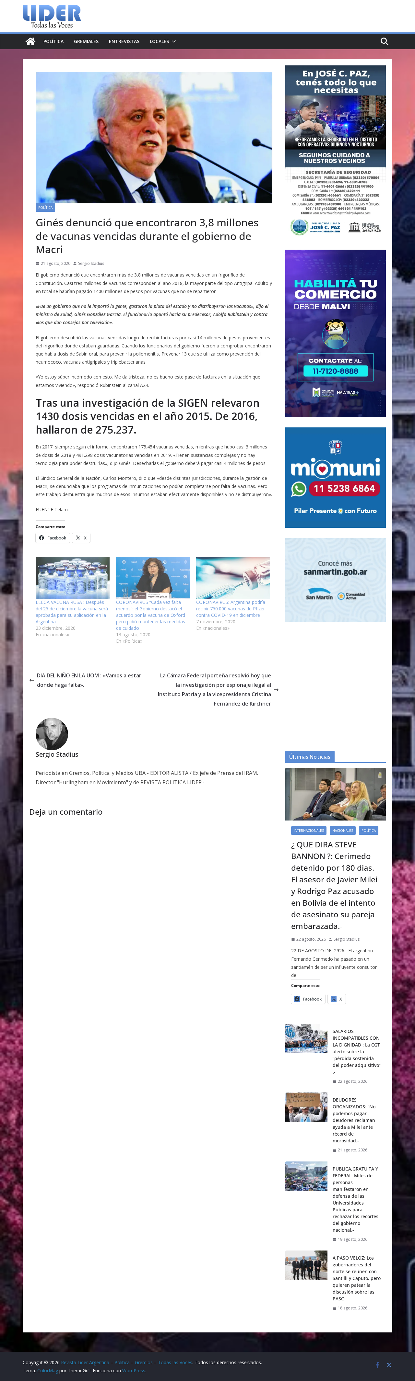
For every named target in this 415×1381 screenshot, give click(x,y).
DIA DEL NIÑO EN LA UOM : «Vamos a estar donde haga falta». (89, 680)
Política (53, 41)
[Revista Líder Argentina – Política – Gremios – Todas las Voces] (30, 41)
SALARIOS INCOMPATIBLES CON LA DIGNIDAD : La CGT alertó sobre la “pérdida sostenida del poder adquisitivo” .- (357, 1051)
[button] (172, 41)
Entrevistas (124, 41)
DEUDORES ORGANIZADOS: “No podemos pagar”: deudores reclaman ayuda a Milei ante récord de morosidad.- (354, 1120)
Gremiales (86, 41)
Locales (159, 41)
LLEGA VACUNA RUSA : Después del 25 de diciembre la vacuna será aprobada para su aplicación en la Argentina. (72, 612)
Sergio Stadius (91, 263)
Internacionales (309, 830)
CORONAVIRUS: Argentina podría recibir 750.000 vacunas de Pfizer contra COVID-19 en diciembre (230, 608)
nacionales (342, 830)
